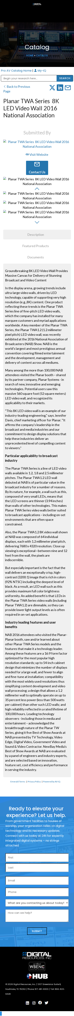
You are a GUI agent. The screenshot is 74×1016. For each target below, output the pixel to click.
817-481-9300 (42, 989)
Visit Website (38, 154)
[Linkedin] (27, 1003)
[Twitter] (46, 1003)
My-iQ (41, 71)
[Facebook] (40, 1002)
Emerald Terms (17, 781)
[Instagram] (34, 1003)
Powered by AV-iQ (51, 781)
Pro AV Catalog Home (16, 71)
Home (29, 55)
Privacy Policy (34, 781)
